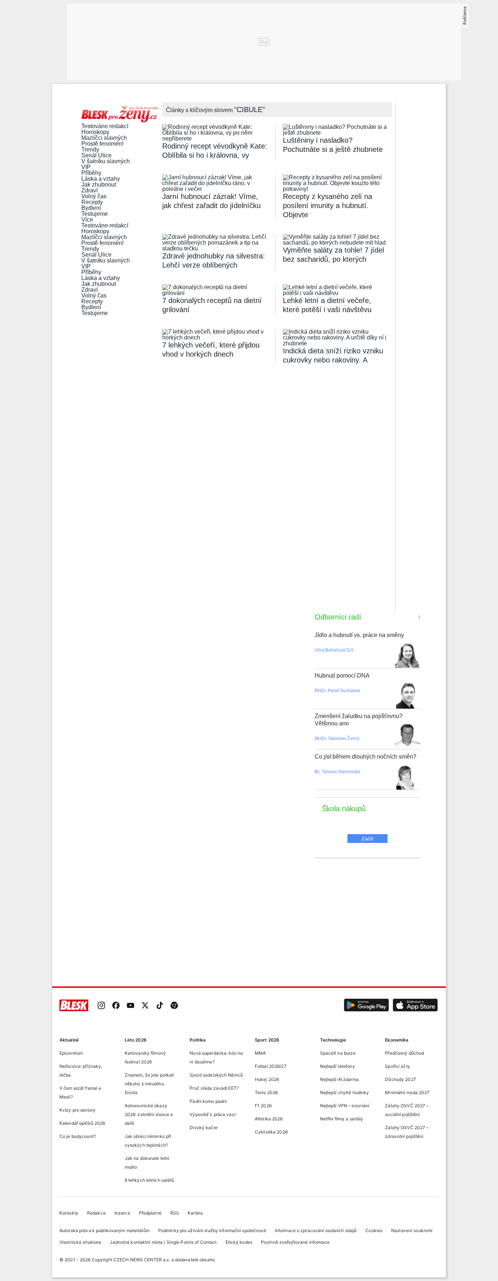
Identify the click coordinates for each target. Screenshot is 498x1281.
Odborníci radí (338, 617)
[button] (366, 1006)
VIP (86, 167)
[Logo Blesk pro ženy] (120, 114)
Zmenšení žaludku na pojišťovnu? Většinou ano (358, 719)
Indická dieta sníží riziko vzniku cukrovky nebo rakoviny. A (333, 355)
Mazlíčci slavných (104, 138)
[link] (101, 1006)
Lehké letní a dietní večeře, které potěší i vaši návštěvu (327, 305)
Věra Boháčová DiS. (335, 650)
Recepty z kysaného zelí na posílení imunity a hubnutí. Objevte (327, 205)
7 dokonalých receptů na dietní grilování (212, 305)
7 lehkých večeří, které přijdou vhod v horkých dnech (211, 349)
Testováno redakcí (104, 126)
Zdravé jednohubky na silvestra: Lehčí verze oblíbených (213, 260)
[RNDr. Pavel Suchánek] (407, 696)
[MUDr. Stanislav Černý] (407, 737)
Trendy (90, 150)
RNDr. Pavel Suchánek (337, 690)
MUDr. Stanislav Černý (337, 738)
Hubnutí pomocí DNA (342, 675)
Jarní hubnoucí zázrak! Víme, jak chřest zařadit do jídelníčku (211, 201)
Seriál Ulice (96, 155)
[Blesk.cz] (73, 1006)
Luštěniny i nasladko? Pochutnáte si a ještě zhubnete (333, 144)
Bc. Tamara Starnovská (337, 771)
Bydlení (91, 208)
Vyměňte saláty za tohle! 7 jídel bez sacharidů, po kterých (333, 254)
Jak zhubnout (98, 185)
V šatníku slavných (105, 161)
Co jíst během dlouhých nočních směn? (365, 756)
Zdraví (89, 190)
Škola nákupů (344, 808)
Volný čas (93, 196)
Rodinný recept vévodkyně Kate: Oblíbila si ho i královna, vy (214, 150)
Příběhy (91, 173)
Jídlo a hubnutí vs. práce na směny (359, 635)
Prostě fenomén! (102, 144)
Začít (367, 838)
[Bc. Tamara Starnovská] (405, 777)
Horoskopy (95, 132)
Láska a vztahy (100, 179)
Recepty (92, 202)
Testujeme (94, 214)
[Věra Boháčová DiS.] (407, 656)
